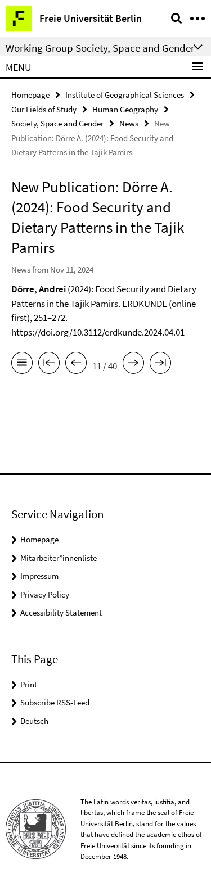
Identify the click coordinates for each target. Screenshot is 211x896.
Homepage (30, 94)
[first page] (49, 364)
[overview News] (22, 364)
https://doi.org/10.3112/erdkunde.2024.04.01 (98, 332)
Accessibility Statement (61, 612)
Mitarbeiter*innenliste (58, 558)
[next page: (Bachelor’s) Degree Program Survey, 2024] (133, 364)
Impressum (39, 576)
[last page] (160, 364)
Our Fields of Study (44, 109)
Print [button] (28, 684)
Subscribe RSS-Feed (54, 702)
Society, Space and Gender (57, 123)
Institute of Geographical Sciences (124, 94)
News (128, 123)
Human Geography (125, 109)
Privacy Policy (44, 594)
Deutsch (34, 721)
